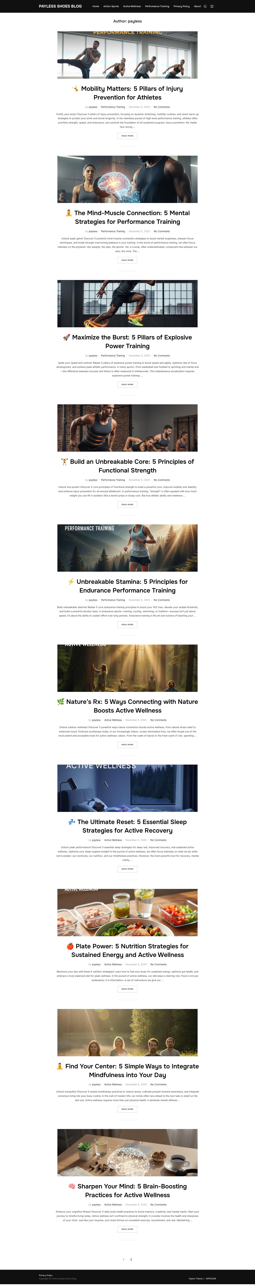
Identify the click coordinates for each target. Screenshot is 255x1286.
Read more (129, 136)
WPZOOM (211, 1278)
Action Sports (111, 6)
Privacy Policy (182, 6)
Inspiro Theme (195, 1278)
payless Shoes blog (60, 6)
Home (96, 6)
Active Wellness (132, 6)
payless (93, 106)
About (197, 6)
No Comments (162, 106)
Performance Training (157, 6)
